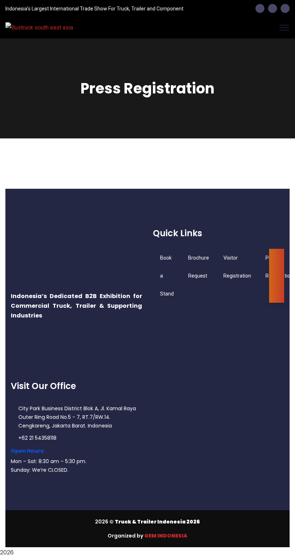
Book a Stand (167, 276)
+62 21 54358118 (37, 438)
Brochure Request (198, 267)
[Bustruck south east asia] (147, 27)
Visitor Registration (237, 267)
